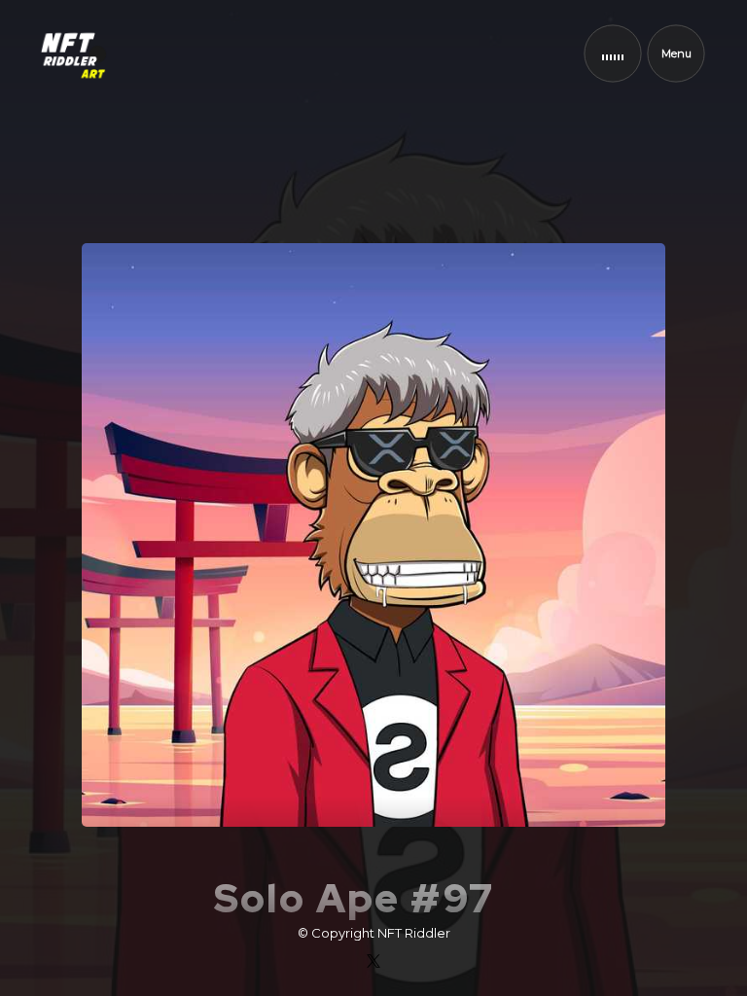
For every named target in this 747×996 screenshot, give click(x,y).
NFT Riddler (413, 933)
